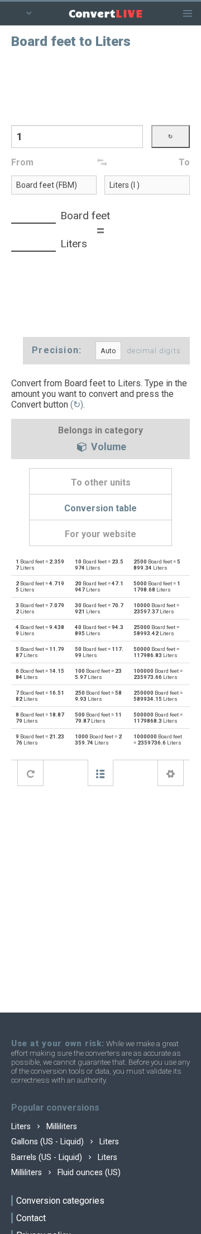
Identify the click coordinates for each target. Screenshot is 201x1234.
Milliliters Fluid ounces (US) (66, 1172)
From (22, 162)
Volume (107, 447)
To (184, 162)
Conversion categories (60, 1200)
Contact (31, 1218)
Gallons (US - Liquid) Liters (65, 1142)
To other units (101, 482)
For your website (100, 534)
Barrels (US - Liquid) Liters (64, 1157)
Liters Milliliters (44, 1126)
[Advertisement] (100, 86)
